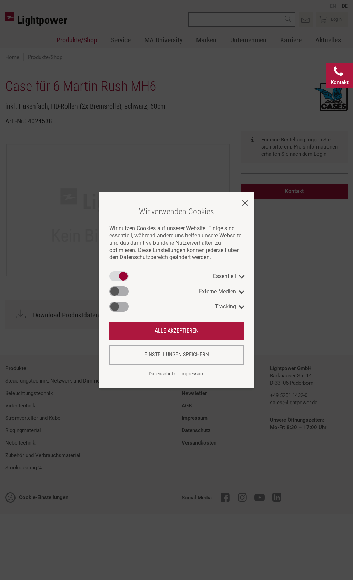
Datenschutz (162, 373)
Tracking (225, 306)
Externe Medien (217, 291)
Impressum (192, 373)
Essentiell (224, 276)
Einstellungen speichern (176, 354)
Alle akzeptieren (177, 330)
